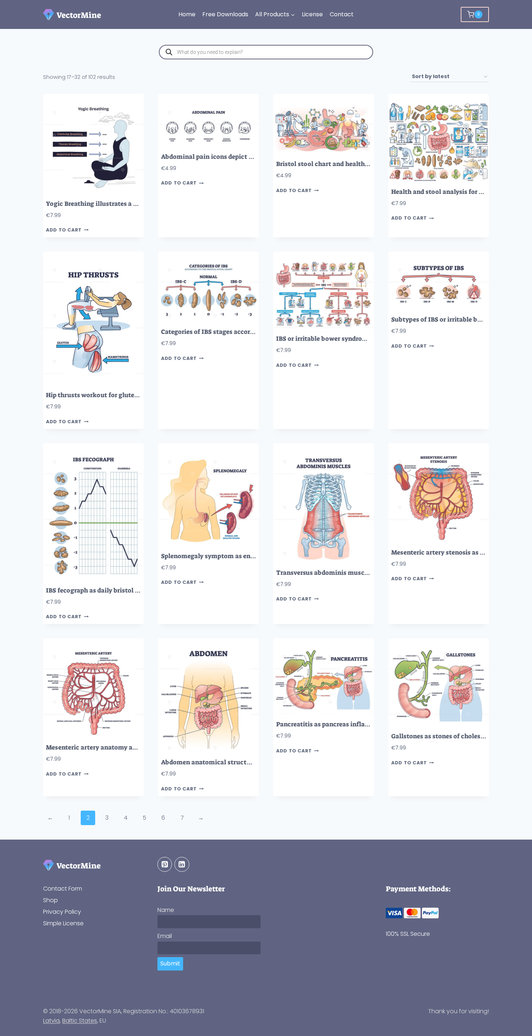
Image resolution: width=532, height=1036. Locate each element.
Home (186, 14)
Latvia (51, 1020)
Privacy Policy (62, 912)
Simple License (63, 923)
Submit (170, 963)
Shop (50, 900)
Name (165, 910)
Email (164, 936)
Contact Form (62, 888)
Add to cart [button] (64, 230)
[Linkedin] (181, 864)
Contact (342, 14)
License (312, 14)
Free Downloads (225, 14)
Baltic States (79, 1020)
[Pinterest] (164, 864)
